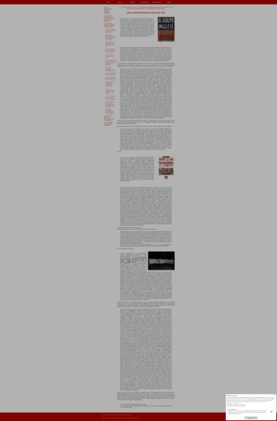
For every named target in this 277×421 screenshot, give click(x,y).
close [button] (275, 395)
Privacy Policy (235, 403)
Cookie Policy (229, 403)
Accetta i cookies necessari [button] (251, 418)
